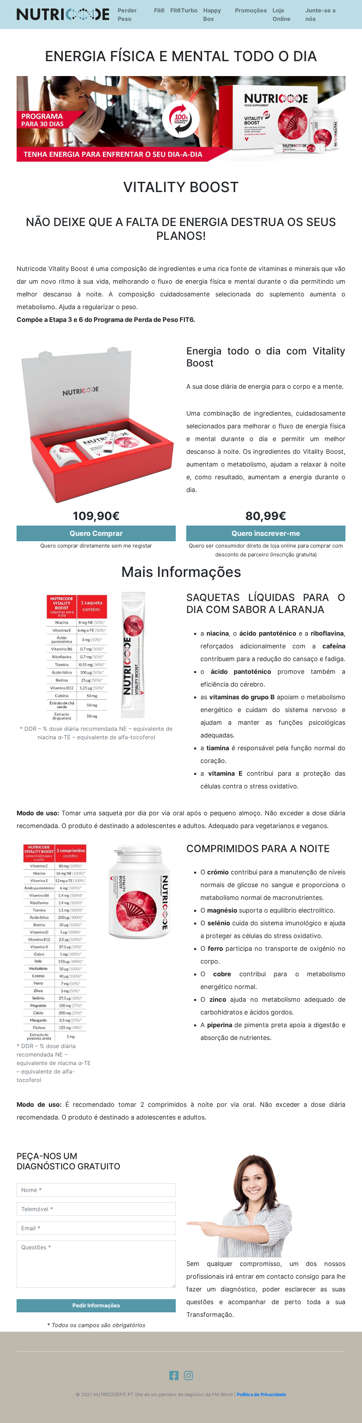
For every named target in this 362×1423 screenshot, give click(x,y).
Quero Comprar (96, 533)
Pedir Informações (96, 1305)
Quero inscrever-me (266, 533)
